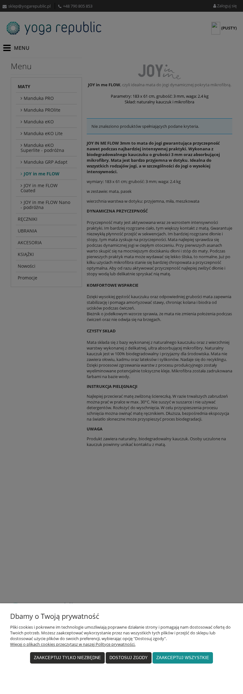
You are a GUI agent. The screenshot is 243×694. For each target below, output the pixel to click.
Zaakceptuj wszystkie (182, 657)
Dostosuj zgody (128, 657)
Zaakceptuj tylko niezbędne (67, 657)
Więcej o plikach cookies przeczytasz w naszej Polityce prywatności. (72, 644)
